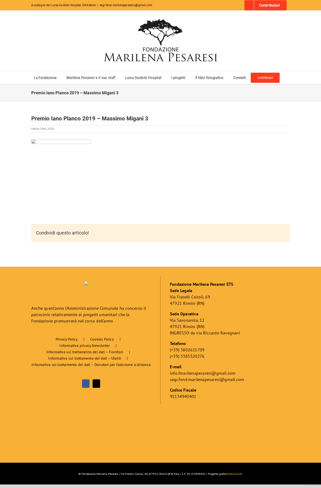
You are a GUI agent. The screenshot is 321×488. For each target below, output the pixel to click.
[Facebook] (86, 383)
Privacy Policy (67, 339)
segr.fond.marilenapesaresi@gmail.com (126, 5)
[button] (286, 77)
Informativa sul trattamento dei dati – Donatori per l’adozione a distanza (91, 364)
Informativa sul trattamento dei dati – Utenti (84, 358)
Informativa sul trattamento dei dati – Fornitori (84, 351)
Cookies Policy (102, 339)
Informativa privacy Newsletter (84, 345)
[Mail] (96, 383)
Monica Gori (235, 474)
